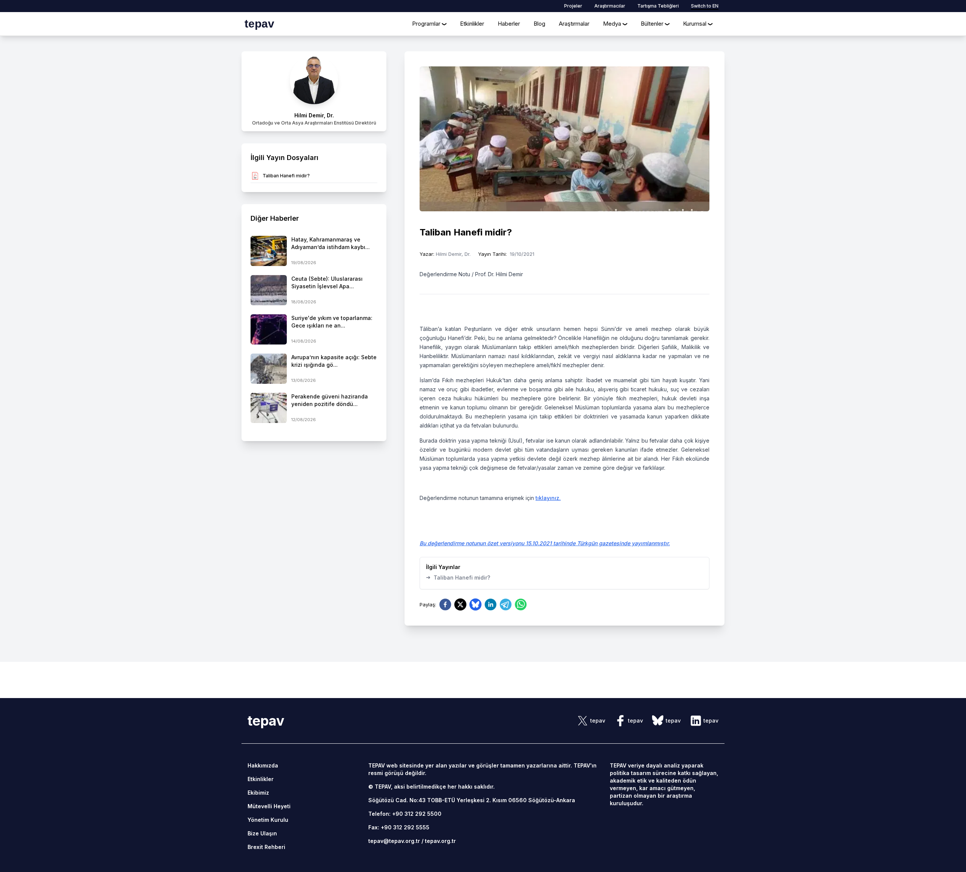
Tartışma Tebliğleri (658, 6)
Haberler (509, 23)
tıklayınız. (548, 498)
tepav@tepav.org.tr (394, 841)
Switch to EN (704, 6)
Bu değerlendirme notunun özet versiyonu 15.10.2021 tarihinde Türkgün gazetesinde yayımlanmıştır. (545, 543)
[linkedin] (491, 604)
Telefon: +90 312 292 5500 (404, 813)
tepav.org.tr (440, 841)
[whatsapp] (521, 604)
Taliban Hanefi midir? (458, 577)
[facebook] (445, 604)
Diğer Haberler (275, 218)
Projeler (573, 6)
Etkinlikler (472, 23)
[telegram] (506, 604)
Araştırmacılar (609, 6)
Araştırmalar (574, 23)
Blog (539, 23)
